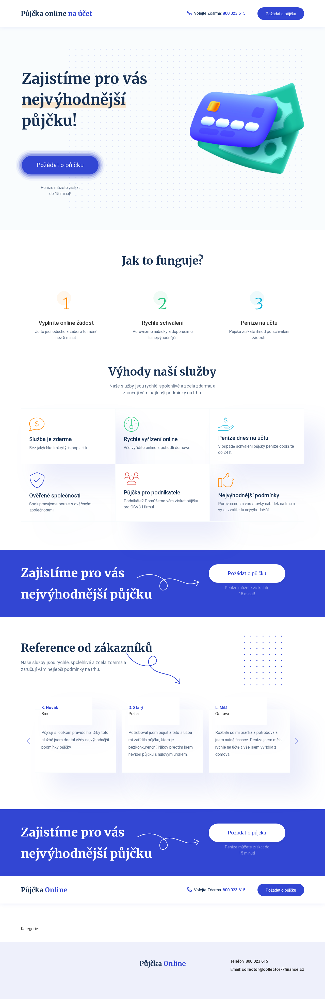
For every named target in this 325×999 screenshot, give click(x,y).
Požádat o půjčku (281, 13)
